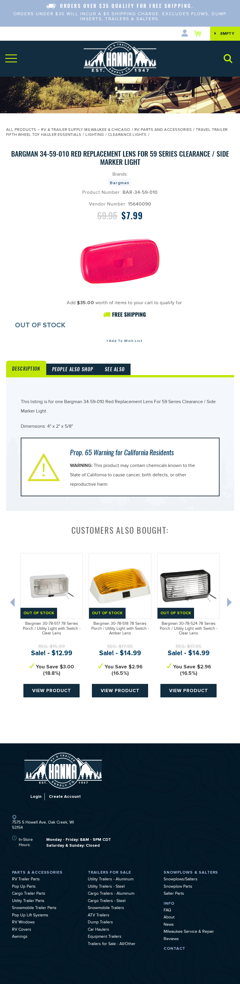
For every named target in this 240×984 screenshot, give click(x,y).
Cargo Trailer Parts (28, 894)
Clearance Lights (127, 135)
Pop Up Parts (24, 887)
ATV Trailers (98, 915)
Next (230, 604)
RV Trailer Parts (26, 879)
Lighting (94, 135)
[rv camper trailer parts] (63, 770)
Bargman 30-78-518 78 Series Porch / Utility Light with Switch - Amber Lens (120, 629)
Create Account (65, 796)
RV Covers (21, 930)
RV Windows (23, 922)
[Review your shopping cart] (199, 33)
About (169, 917)
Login (36, 796)
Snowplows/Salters (181, 879)
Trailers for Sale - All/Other (112, 944)
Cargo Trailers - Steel (107, 901)
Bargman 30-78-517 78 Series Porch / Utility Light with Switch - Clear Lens (51, 629)
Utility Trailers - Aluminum (110, 879)
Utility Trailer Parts (28, 901)
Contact (174, 948)
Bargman (119, 182)
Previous (13, 604)
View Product (51, 691)
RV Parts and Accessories (163, 130)
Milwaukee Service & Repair (189, 932)
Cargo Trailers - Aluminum (111, 894)
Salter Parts (174, 894)
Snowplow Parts (178, 887)
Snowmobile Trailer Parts (34, 908)
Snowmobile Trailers (106, 908)
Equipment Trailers (104, 937)
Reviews (171, 939)
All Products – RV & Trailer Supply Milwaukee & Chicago (68, 130)
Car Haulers (98, 930)
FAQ (167, 910)
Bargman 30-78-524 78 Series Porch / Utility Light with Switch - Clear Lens (188, 629)
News (169, 925)
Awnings (20, 937)
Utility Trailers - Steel (106, 887)
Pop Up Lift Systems (30, 915)
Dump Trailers (100, 922)
